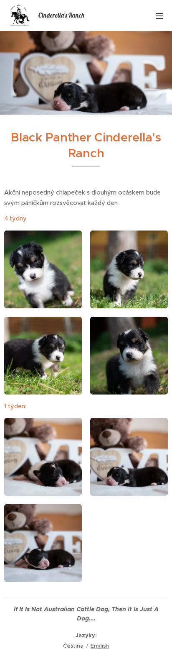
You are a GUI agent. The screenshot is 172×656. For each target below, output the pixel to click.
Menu (159, 15)
